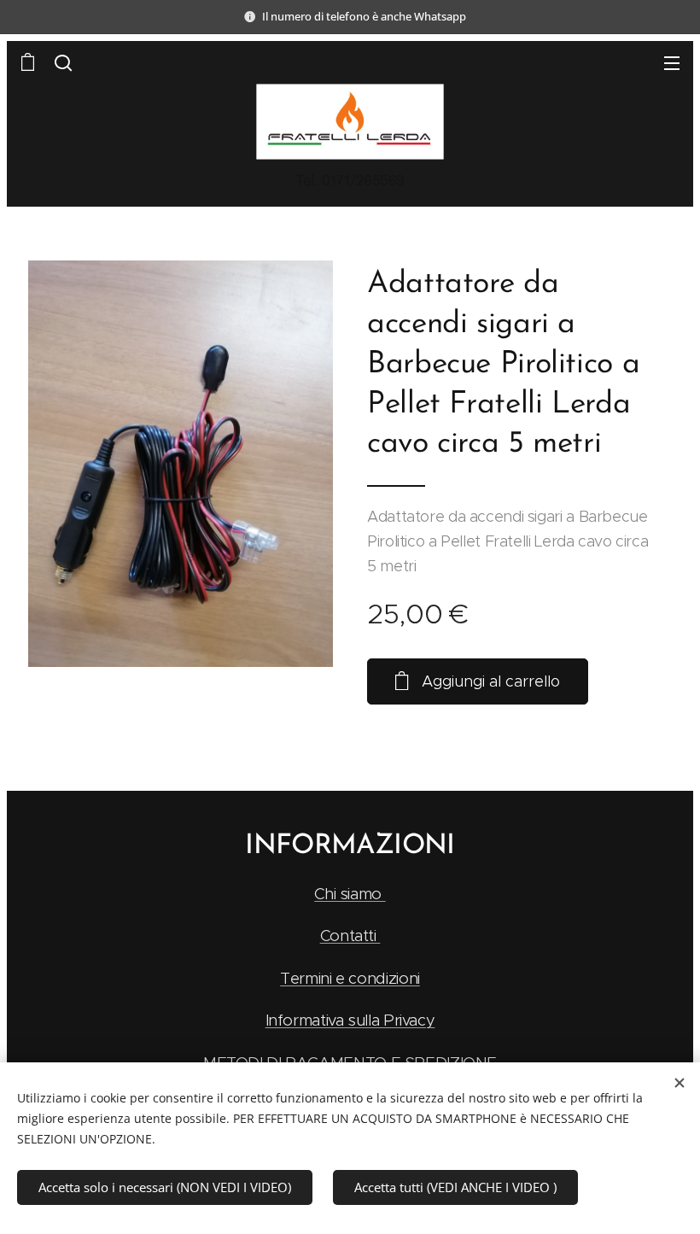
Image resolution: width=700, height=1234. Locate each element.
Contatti (350, 935)
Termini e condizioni (350, 978)
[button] (63, 62)
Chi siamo (349, 894)
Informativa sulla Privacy (350, 1020)
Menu (672, 62)
